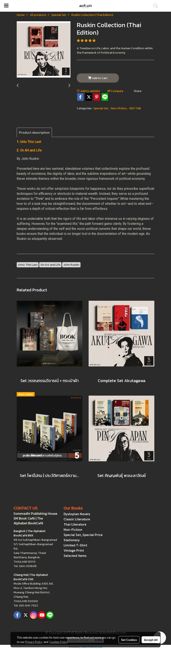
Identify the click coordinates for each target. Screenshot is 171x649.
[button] (154, 6)
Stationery (72, 539)
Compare (116, 91)
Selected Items (75, 555)
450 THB (135, 108)
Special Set (101, 108)
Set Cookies (129, 639)
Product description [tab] (34, 132)
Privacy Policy (33, 642)
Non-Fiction (119, 108)
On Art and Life (31, 150)
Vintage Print (74, 550)
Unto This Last (30, 142)
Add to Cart (99, 78)
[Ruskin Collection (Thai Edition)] (43, 49)
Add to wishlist (90, 91)
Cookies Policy (59, 642)
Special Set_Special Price (83, 534)
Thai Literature (75, 524)
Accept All (151, 639)
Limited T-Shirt (75, 545)
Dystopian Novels (77, 513)
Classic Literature (77, 519)
